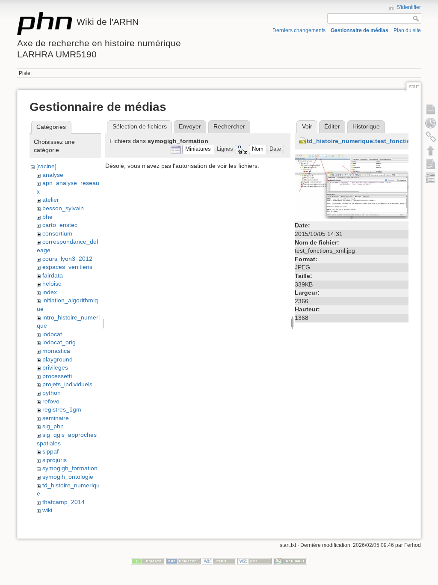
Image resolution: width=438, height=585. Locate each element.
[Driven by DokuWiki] (290, 561)
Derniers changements (299, 30)
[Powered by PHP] (183, 561)
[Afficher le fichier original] (351, 185)
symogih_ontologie (67, 476)
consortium (57, 233)
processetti (57, 376)
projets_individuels (67, 384)
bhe (47, 216)
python (51, 392)
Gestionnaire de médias (359, 30)
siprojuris (54, 460)
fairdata (52, 275)
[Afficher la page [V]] (431, 109)
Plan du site (407, 30)
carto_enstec (59, 224)
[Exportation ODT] (431, 164)
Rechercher (229, 126)
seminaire (55, 418)
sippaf (50, 451)
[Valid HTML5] (219, 561)
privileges (55, 367)
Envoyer (190, 126)
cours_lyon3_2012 (67, 258)
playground (57, 359)
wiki (47, 510)
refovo (50, 401)
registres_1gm (61, 409)
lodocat (52, 334)
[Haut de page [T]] (431, 150)
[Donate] (148, 561)
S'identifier (409, 7)
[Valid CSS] (254, 561)
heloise (52, 283)
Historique (366, 126)
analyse (52, 174)
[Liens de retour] (431, 136)
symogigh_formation (70, 468)
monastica (56, 350)
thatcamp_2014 (63, 501)
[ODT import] (431, 178)
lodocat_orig (59, 342)
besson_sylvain (63, 208)
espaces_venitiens (67, 266)
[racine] (46, 166)
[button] (198, 150)
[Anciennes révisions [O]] (431, 123)
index (49, 292)
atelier (50, 199)
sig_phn (53, 426)
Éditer (332, 126)
